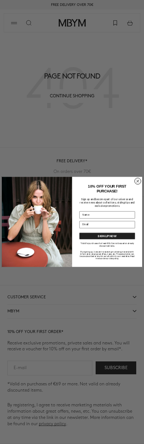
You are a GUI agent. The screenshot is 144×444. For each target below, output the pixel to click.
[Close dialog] (138, 181)
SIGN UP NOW (107, 236)
